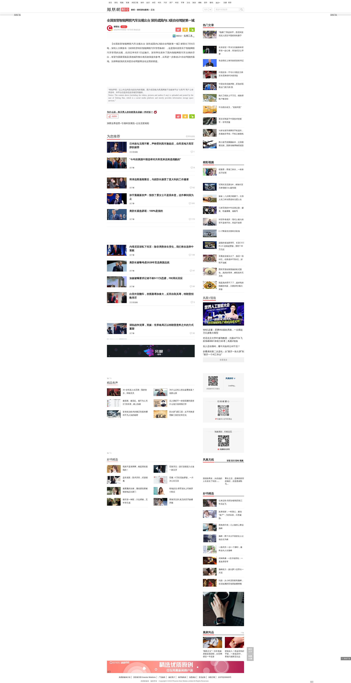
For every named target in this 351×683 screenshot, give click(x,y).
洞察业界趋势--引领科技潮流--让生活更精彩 (128, 123)
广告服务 (162, 677)
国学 (205, 3)
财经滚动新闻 (143, 10)
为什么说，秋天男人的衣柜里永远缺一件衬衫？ (130, 111)
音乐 (233, 461)
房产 (171, 3)
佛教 (200, 3)
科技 (177, 3)
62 (194, 188)
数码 (211, 3)
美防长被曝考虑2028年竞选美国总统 (149, 262)
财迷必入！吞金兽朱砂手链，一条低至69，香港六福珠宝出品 (234, 654)
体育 (153, 3)
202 (193, 203)
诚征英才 (171, 677)
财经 (142, 3)
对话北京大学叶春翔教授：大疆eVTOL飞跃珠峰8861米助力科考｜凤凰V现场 (223, 339)
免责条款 (192, 677)
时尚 (159, 3)
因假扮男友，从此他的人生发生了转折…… (212, 479)
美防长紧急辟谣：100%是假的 (146, 210)
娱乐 (148, 3)
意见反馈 (202, 677)
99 (194, 286)
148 (193, 255)
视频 (121, 3)
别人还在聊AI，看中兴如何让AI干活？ (221, 346)
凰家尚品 (208, 632)
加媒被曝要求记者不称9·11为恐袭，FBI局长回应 (156, 278)
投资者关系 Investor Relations (144, 677)
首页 (110, 3)
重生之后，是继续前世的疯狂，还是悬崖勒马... (234, 481)
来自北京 (127, 30)
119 (193, 219)
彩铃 (237, 461)
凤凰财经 (229, 378)
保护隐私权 (182, 677)
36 (194, 333)
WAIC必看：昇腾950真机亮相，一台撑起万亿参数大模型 (223, 331)
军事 (182, 3)
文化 (188, 3)
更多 (217, 3)
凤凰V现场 (209, 297)
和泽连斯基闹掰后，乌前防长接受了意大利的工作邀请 (159, 179)
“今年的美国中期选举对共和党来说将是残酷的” (155, 159)
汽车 (165, 3)
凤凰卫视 (135, 3)
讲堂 (229, 461)
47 (194, 271)
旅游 (194, 3)
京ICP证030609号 (224, 677)
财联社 (117, 27)
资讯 (116, 3)
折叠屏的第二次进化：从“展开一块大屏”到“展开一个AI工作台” (223, 353)
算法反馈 (191, 136)
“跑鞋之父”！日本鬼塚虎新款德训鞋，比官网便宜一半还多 (212, 654)
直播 (127, 3)
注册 (225, 3)
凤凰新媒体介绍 (124, 677)
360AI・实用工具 (184, 36)
